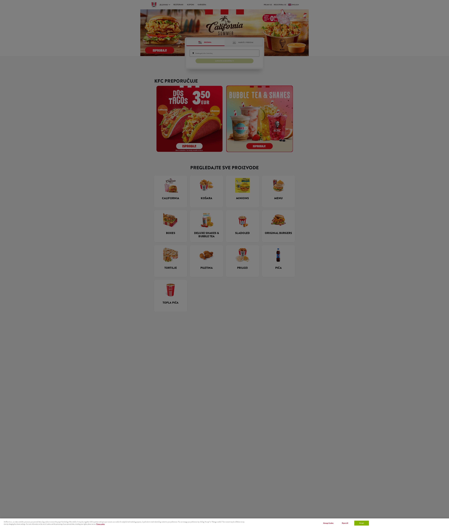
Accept (361, 523)
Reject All (345, 523)
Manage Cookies (328, 523)
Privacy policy (100, 524)
